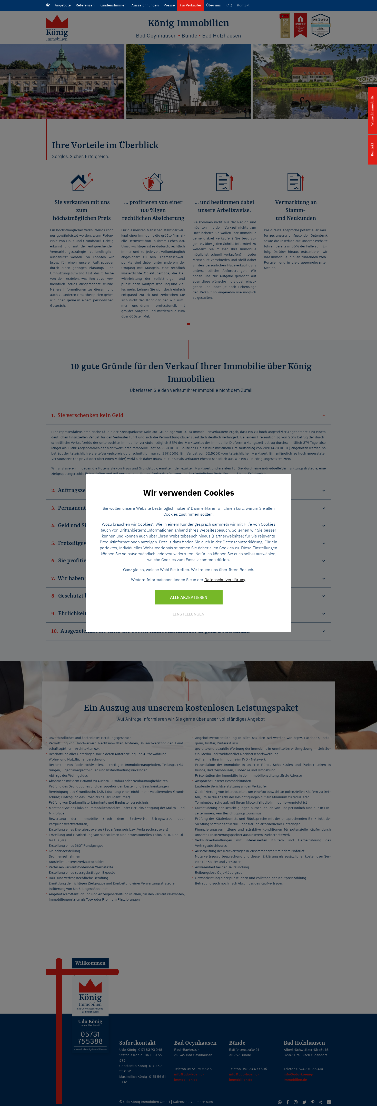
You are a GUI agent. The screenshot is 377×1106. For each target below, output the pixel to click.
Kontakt (372, 150)
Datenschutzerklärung (224, 579)
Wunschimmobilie (372, 110)
